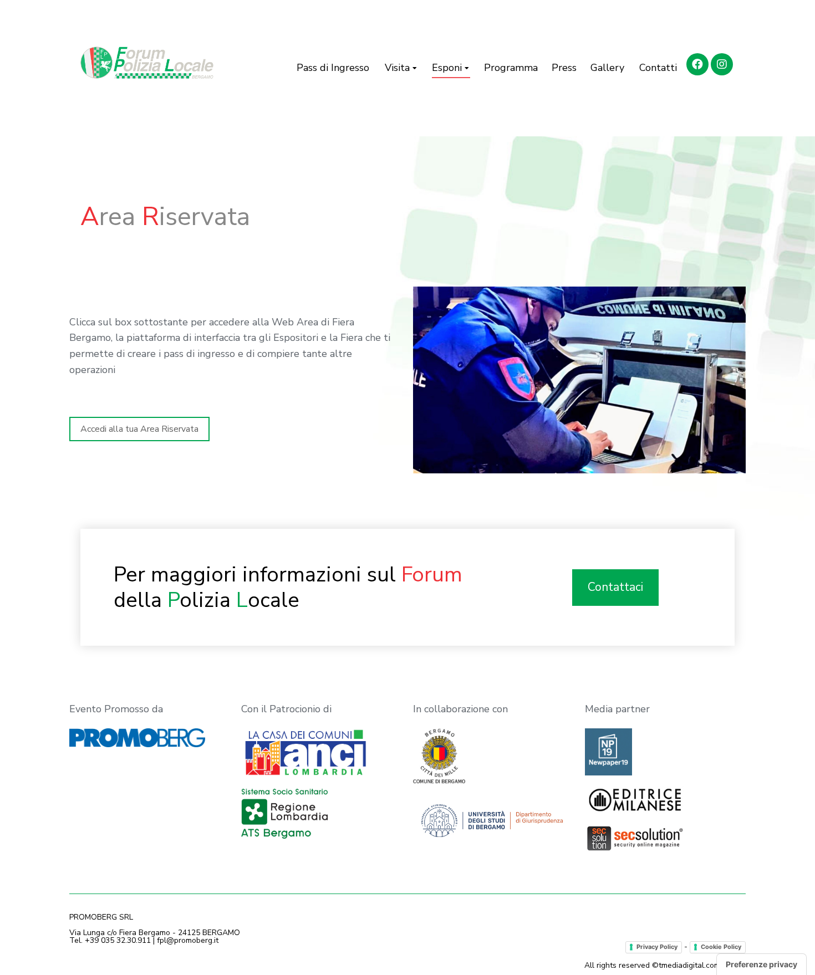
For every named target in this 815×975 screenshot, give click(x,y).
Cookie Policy (721, 947)
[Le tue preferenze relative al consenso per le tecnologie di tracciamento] (761, 964)
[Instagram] (722, 64)
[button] (139, 429)
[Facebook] (697, 64)
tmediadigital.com (689, 965)
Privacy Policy (657, 947)
